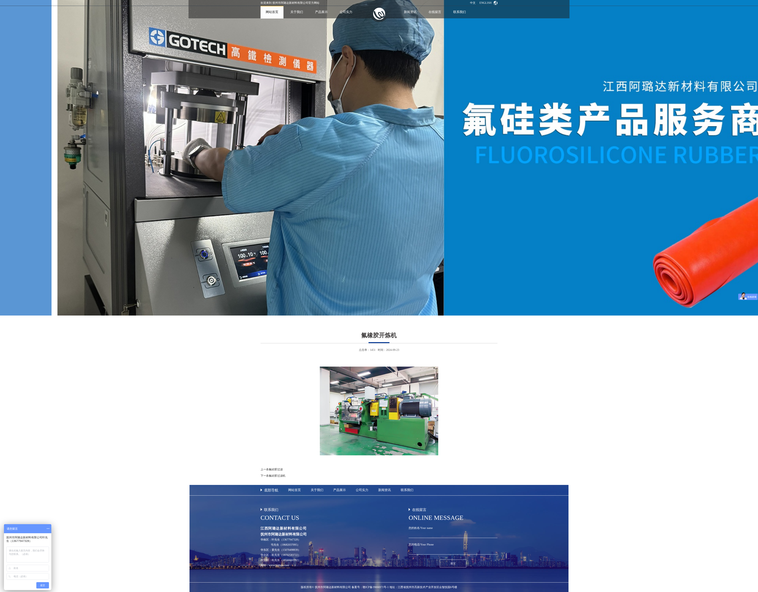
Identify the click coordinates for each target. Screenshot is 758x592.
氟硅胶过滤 (276, 469)
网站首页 (294, 490)
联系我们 (407, 490)
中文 (473, 2)
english (485, 2)
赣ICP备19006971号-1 (376, 587)
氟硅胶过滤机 (277, 475)
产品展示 (339, 490)
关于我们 (317, 490)
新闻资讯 (384, 490)
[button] (749, 157)
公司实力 (362, 490)
